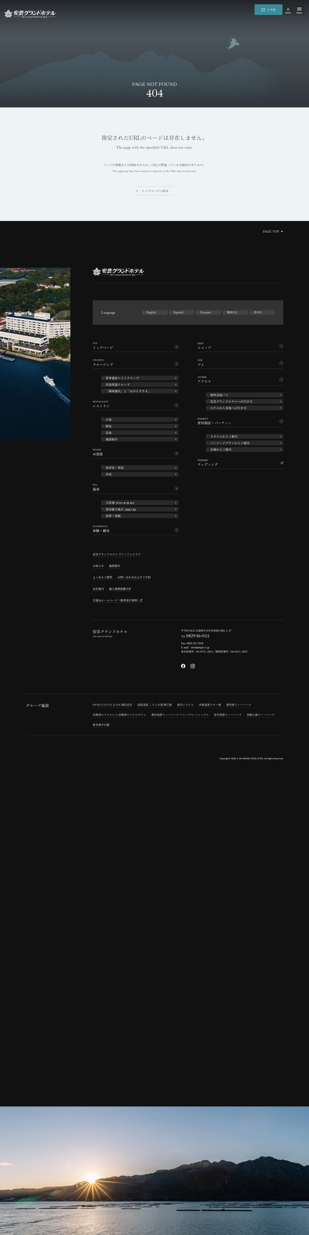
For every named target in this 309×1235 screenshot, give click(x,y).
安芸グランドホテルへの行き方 (231, 401)
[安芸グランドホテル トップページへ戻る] (30, 14)
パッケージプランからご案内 (229, 443)
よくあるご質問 (102, 577)
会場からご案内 (220, 449)
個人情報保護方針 (120, 589)
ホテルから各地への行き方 (228, 408)
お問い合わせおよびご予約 (134, 577)
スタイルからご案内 (223, 436)
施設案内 (114, 566)
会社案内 (98, 589)
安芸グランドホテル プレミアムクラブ (117, 554)
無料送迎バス (219, 395)
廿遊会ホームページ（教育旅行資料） (116, 600)
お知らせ (98, 566)
